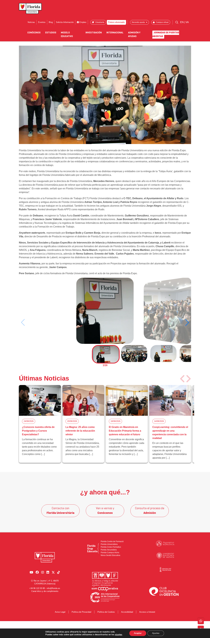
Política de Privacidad (81, 612)
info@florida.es (53, 588)
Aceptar (138, 633)
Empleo (82, 22)
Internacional (114, 33)
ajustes (118, 634)
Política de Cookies (106, 612)
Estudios (50, 33)
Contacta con (60, 510)
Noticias (31, 22)
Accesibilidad (127, 612)
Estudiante (99, 22)
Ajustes (155, 633)
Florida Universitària (109, 544)
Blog (51, 22)
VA (187, 22)
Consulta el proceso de (149, 510)
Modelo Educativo (67, 35)
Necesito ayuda (138, 22)
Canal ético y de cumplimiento (44, 591)
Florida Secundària (109, 550)
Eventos (42, 22)
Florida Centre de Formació (112, 541)
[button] (187, 322)
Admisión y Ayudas (134, 35)
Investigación (93, 33)
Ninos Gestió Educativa (110, 555)
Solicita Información (65, 22)
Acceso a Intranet (147, 612)
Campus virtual (161, 22)
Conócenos (34, 33)
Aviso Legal (60, 612)
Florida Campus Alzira (110, 552)
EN (182, 22)
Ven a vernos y (105, 510)
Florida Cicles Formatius (111, 547)
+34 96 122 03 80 (37, 588)
